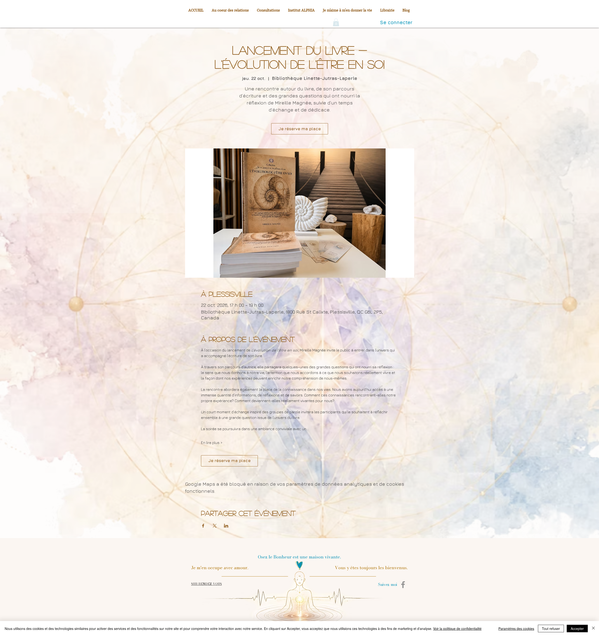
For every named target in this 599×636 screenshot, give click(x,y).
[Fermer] (593, 628)
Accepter (577, 628)
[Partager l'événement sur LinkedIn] (226, 526)
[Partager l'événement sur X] (214, 526)
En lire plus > (212, 442)
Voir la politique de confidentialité (457, 628)
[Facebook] (403, 584)
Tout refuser (551, 628)
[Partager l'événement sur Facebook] (203, 526)
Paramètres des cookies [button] (516, 628)
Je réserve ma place (299, 128)
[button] (336, 22)
